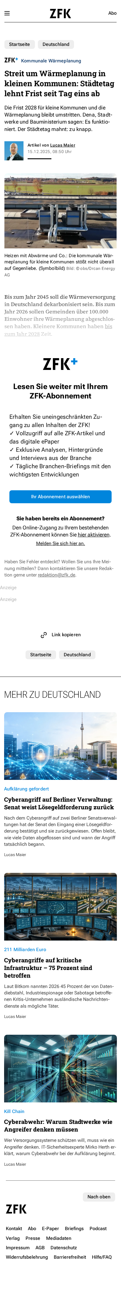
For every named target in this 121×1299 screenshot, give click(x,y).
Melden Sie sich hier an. (60, 543)
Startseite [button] (60, 13)
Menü (7, 13)
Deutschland (56, 44)
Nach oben (99, 1197)
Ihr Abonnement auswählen (60, 496)
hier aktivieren (94, 534)
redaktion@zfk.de (56, 575)
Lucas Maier (62, 145)
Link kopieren (66, 634)
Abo (112, 13)
